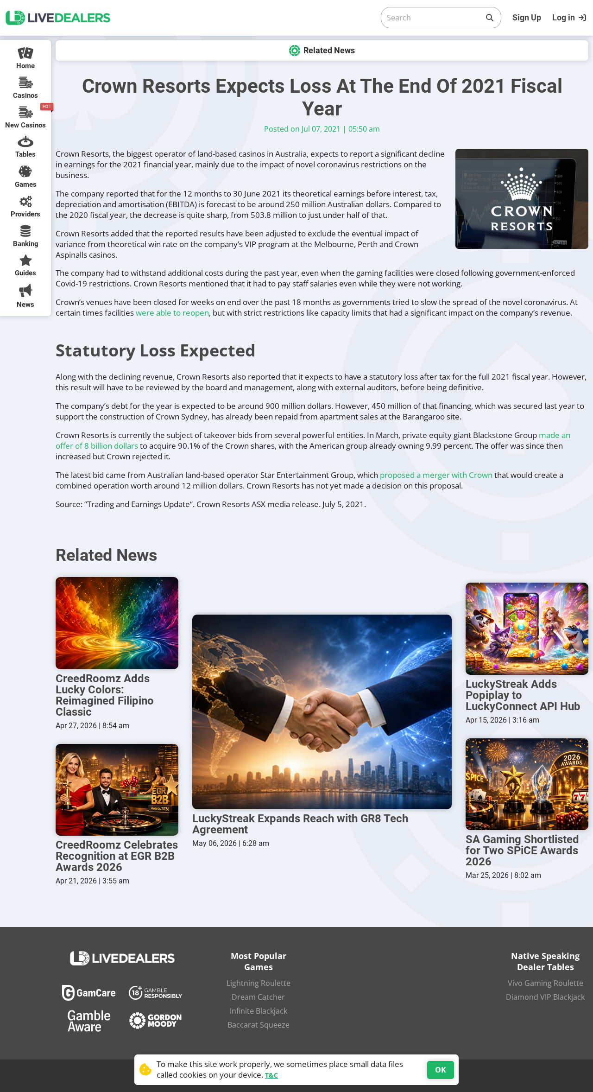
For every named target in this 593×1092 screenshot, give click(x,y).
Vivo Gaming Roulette (545, 983)
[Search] (489, 17)
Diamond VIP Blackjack (545, 997)
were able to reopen (172, 312)
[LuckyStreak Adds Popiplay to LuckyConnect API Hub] (527, 629)
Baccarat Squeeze (258, 1025)
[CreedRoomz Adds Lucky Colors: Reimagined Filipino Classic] (117, 623)
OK (440, 1070)
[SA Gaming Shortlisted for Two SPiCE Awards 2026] (527, 784)
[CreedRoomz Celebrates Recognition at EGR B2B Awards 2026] (117, 790)
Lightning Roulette (258, 983)
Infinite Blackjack (258, 1011)
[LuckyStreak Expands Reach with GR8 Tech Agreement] (322, 712)
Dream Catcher (258, 997)
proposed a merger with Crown (436, 475)
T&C (271, 1075)
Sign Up (526, 17)
